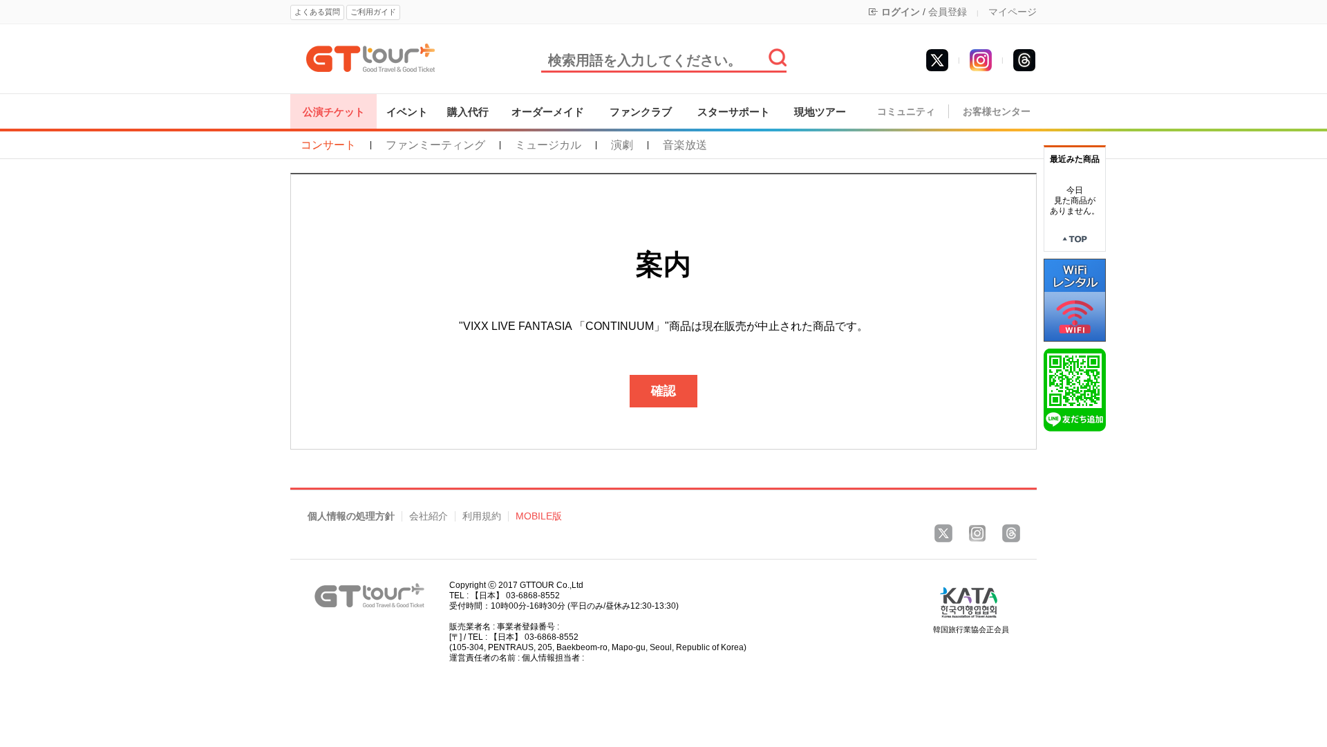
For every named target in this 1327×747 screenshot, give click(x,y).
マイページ (1012, 11)
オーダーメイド (547, 112)
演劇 (622, 145)
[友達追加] (1075, 389)
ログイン (900, 11)
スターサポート (733, 112)
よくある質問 (317, 12)
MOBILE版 (539, 516)
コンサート (328, 145)
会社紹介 (428, 516)
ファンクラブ (641, 112)
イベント (407, 112)
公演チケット (334, 112)
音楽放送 (685, 145)
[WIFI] (1075, 299)
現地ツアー (820, 112)
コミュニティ (906, 112)
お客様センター (996, 112)
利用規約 (481, 516)
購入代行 (468, 112)
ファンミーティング (435, 145)
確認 (663, 391)
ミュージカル (548, 145)
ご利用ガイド (373, 12)
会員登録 (947, 11)
